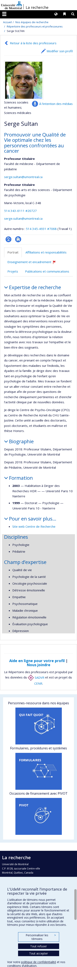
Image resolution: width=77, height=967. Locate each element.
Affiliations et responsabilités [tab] (46, 252)
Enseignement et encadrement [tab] (33, 263)
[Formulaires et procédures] (38, 771)
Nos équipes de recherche (31, 22)
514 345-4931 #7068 (41, 229)
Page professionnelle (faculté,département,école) (8, 239)
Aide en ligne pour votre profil (37, 660)
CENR (38, 683)
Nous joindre (38, 664)
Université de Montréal (11, 5)
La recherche (37, 7)
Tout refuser (38, 946)
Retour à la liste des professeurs (33, 43)
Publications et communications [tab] (47, 271)
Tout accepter (38, 953)
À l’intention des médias (56, 104)
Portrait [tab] (12, 252)
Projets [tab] (12, 271)
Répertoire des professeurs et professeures (35, 26)
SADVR (39, 677)
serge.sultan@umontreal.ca (23, 177)
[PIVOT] (38, 816)
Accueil (7, 22)
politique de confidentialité (38, 962)
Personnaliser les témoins (41, 937)
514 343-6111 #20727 (20, 211)
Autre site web (18, 239)
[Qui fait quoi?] (38, 726)
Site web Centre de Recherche (33, 526)
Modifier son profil (60, 51)
